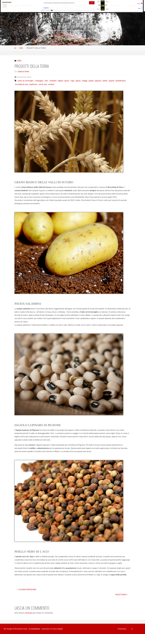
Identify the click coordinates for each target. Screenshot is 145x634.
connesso (28, 613)
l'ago (72, 81)
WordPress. (137, 629)
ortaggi (84, 81)
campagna (39, 81)
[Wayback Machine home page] (7, 2)
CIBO (21, 48)
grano (66, 81)
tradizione (33, 84)
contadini (53, 81)
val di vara (43, 84)
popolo (111, 81)
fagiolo (60, 81)
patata (91, 81)
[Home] (15, 48)
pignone (98, 81)
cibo (46, 81)
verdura (51, 84)
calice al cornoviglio (25, 81)
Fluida (128, 629)
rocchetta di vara (21, 84)
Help (139, 8)
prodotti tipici (121, 81)
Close (138, 3)
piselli (105, 81)
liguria (78, 81)
